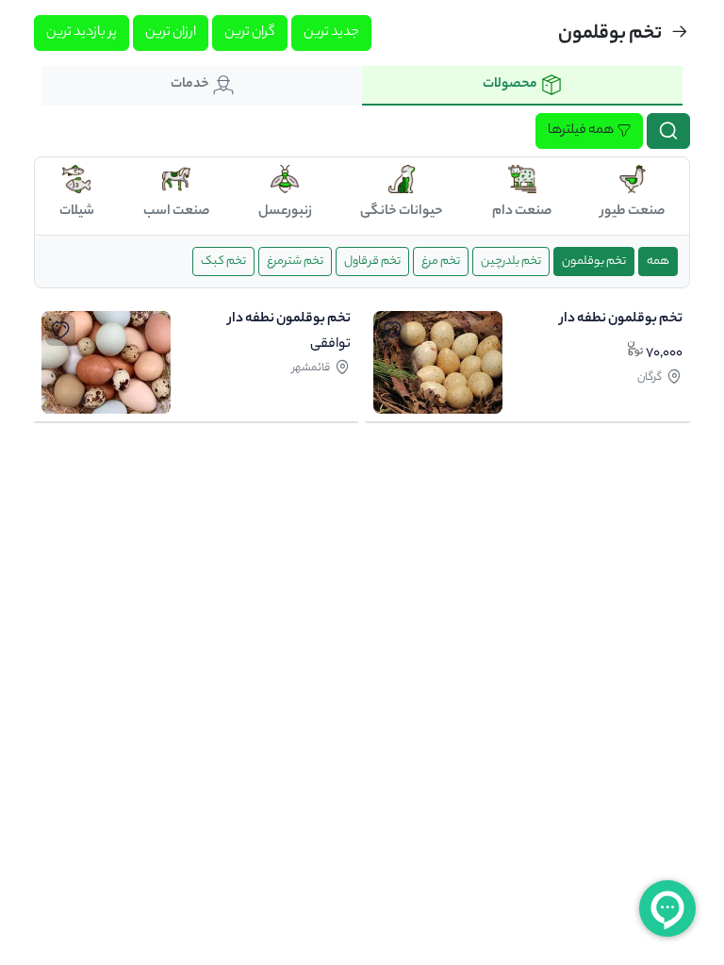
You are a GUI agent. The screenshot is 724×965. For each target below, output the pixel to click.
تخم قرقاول (372, 261)
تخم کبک (223, 261)
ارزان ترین (170, 33)
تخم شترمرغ (295, 261)
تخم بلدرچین (511, 261)
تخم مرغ (440, 261)
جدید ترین (331, 33)
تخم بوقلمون (594, 261)
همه (658, 261)
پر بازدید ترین (81, 33)
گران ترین (249, 33)
